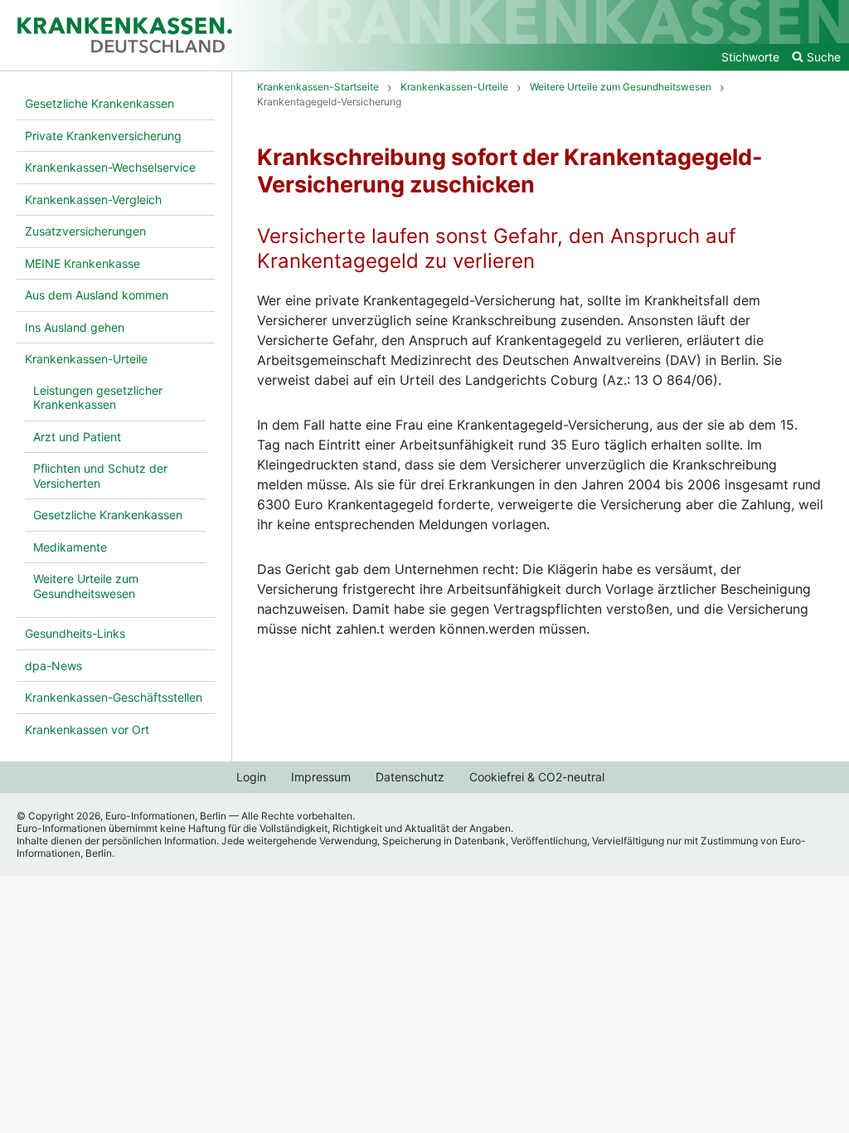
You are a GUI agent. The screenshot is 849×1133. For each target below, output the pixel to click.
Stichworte (750, 57)
